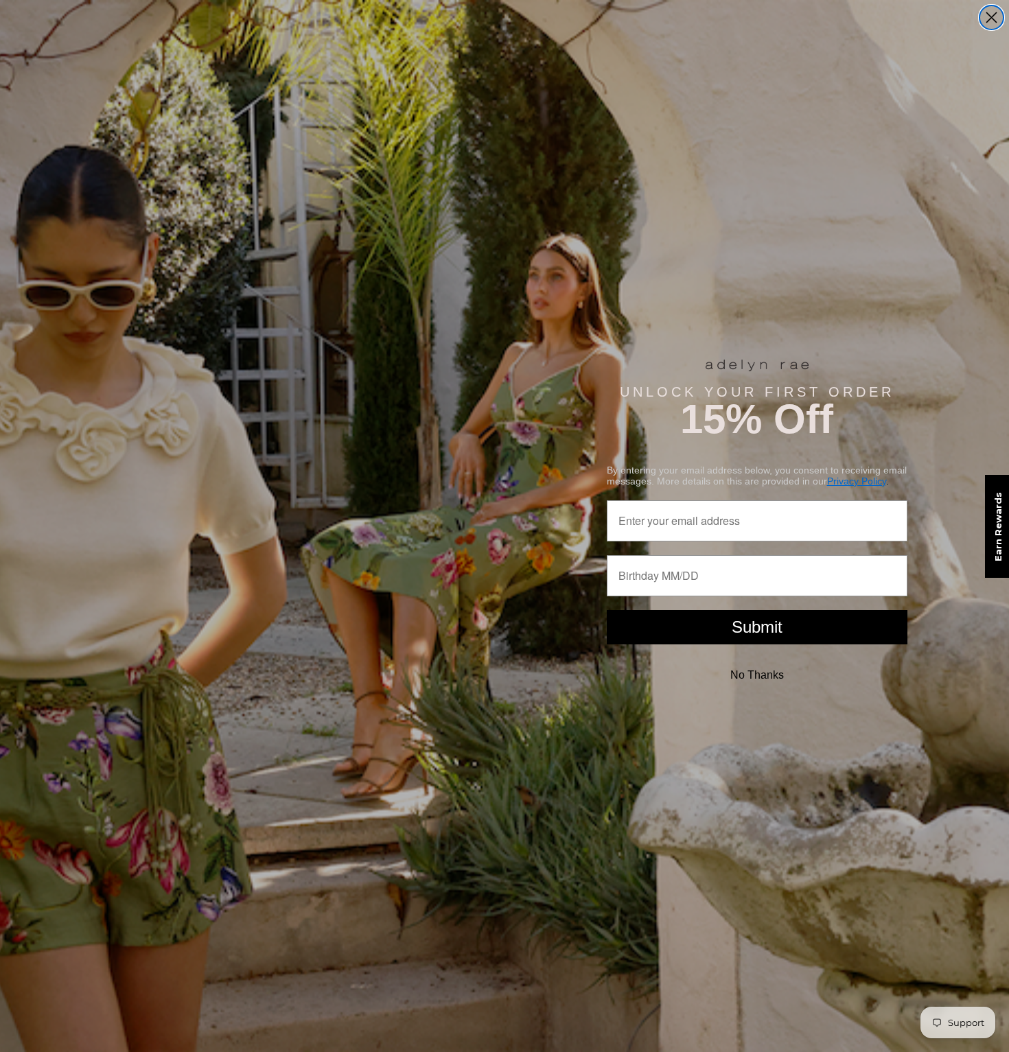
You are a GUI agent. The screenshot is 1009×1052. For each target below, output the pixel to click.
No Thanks (757, 675)
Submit (757, 627)
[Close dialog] (991, 17)
